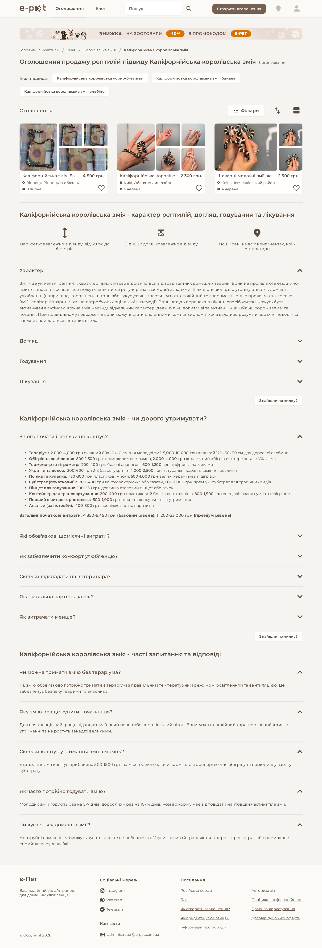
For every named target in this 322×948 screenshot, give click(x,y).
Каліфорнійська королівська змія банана (195, 78)
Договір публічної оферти (276, 918)
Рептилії (51, 50)
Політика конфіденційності (277, 899)
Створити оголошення (239, 9)
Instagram (115, 890)
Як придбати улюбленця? (205, 918)
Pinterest (114, 900)
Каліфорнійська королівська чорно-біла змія (100, 78)
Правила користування (273, 909)
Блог (185, 899)
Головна (27, 50)
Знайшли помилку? (278, 400)
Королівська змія (99, 50)
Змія (71, 50)
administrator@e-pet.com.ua (133, 934)
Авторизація (263, 890)
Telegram (114, 909)
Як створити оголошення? (205, 909)
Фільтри (250, 110)
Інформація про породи (203, 927)
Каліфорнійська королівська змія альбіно (64, 91)
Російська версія (196, 890)
